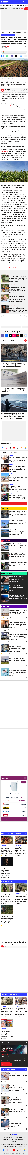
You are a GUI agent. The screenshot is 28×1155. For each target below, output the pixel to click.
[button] (25, 47)
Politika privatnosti (11, 1146)
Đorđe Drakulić (6, 327)
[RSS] (22, 448)
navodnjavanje (16, 327)
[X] (10, 335)
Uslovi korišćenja (21, 1146)
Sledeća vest (20, 316)
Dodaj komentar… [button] (10, 947)
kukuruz (4, 151)
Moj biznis (9, 32)
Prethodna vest (8, 316)
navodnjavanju (5, 106)
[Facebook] (6, 335)
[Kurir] (4, 2)
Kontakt (9, 1144)
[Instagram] (14, 335)
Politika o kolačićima (22, 1144)
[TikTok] (21, 335)
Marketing (3, 1144)
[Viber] (2, 335)
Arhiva (4, 1146)
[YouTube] (17, 335)
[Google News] (25, 335)
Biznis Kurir (7, 46)
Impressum (14, 1144)
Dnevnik (11, 268)
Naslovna (3, 32)
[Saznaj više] (26, 1042)
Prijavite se (7, 1064)
